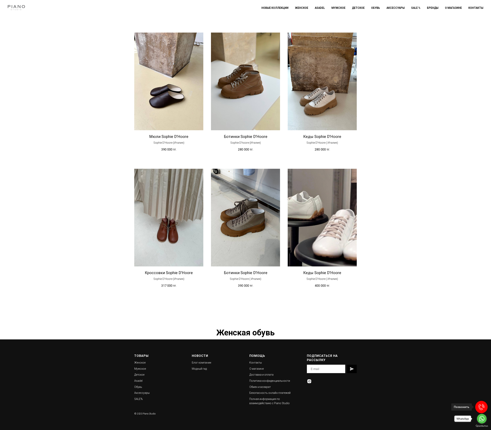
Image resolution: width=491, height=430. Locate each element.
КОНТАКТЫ (475, 7)
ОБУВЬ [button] (375, 7)
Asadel (138, 380)
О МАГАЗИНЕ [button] (453, 7)
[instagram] (309, 381)
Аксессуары (142, 392)
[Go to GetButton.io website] (482, 426)
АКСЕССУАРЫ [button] (395, 7)
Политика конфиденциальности (269, 380)
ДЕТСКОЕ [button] (358, 7)
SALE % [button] (415, 7)
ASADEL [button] (320, 7)
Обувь (138, 386)
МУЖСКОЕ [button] (338, 7)
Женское (140, 362)
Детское (139, 374)
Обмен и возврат (260, 386)
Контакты (255, 362)
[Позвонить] (481, 407)
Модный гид (199, 368)
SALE (137, 399)
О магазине (256, 368)
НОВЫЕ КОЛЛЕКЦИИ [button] (274, 7)
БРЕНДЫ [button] (432, 7)
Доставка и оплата (261, 374)
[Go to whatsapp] (482, 418)
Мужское (140, 368)
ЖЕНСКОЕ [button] (301, 7)
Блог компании (201, 362)
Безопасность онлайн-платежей (270, 392)
